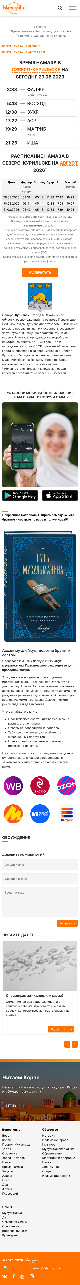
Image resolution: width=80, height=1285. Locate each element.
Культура (48, 1144)
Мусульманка (12, 1213)
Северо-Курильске (36, 70)
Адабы (7, 1176)
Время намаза (12, 1167)
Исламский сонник (56, 1176)
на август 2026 (24, 52)
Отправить (67, 923)
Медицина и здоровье (58, 1158)
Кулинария (10, 1235)
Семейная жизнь (14, 1222)
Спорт (46, 1171)
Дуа (5, 1184)
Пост (6, 1180)
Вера (5, 1135)
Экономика (50, 1167)
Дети (6, 1217)
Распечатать (40, 272)
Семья (7, 1207)
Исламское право (55, 1140)
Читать (11, 1105)
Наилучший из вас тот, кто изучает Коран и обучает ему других (40, 1089)
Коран (6, 1140)
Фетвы (7, 1189)
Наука (46, 1162)
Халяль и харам (13, 1158)
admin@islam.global (47, 1268)
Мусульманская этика (58, 1149)
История (48, 1135)
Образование (52, 1153)
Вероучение (11, 1129)
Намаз (7, 1162)
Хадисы (7, 1171)
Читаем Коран (21, 1077)
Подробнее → (61, 1029)
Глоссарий (10, 1193)
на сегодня (21, 46)
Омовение (9, 1153)
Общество (50, 1129)
